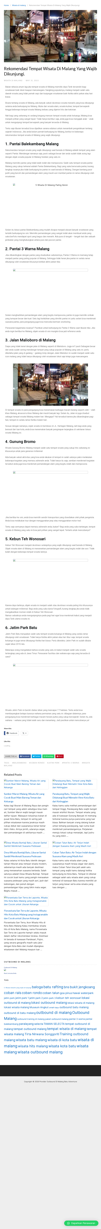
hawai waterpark (83, 993)
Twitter (37, 756)
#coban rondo (37, 763)
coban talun (50, 993)
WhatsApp (49, 756)
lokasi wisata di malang (81, 1002)
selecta (38, 1023)
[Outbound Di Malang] (5, 970)
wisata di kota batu (62, 1040)
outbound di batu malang (20, 1013)
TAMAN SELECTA (54, 1023)
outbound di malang (54, 1012)
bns (66, 987)
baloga (37, 987)
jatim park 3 (49, 998)
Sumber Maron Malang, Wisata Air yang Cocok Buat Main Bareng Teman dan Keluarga (24, 797)
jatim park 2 (36, 998)
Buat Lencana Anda (10, 973)
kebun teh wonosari (68, 998)
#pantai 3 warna (70, 763)
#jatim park (53, 763)
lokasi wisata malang (16, 1007)
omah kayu (54, 1007)
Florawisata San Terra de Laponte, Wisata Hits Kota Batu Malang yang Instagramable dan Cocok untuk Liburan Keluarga (26, 914)
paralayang (26, 1023)
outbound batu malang (74, 1007)
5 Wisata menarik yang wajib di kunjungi (17, 988)
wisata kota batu (62, 1046)
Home (6, 5)
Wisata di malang (19, 5)
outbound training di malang (31, 1019)
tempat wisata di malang (66, 1029)
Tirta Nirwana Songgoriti (42, 1034)
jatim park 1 (22, 998)
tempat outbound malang (30, 1029)
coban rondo (32, 993)
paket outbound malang (57, 1019)
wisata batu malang (31, 1040)
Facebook (25, 756)
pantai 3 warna (77, 1019)
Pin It (60, 756)
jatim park (9, 998)
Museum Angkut (39, 1007)
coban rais (12, 993)
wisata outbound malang (40, 1052)
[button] (81, 1223)
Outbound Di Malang (10, 967)
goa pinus (66, 993)
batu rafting (53, 987)
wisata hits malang (33, 1046)
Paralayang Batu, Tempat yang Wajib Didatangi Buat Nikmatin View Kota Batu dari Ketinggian (73, 797)
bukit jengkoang (82, 987)
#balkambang (19, 763)
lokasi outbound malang (49, 1003)
